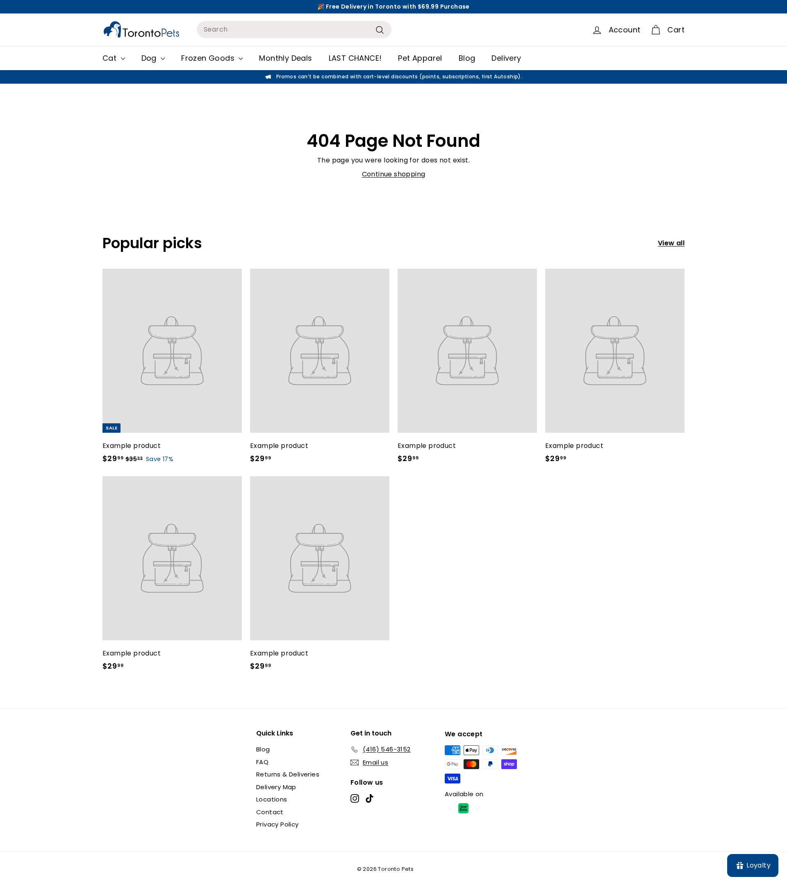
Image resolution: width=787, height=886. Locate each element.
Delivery (506, 58)
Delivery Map (276, 787)
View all (671, 243)
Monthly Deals (285, 58)
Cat (110, 58)
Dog (150, 58)
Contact (270, 812)
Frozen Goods (209, 58)
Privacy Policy (277, 824)
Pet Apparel (420, 58)
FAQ (262, 762)
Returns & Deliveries (287, 774)
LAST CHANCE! (355, 58)
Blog (467, 58)
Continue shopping (393, 174)
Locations (271, 799)
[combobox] (294, 29)
